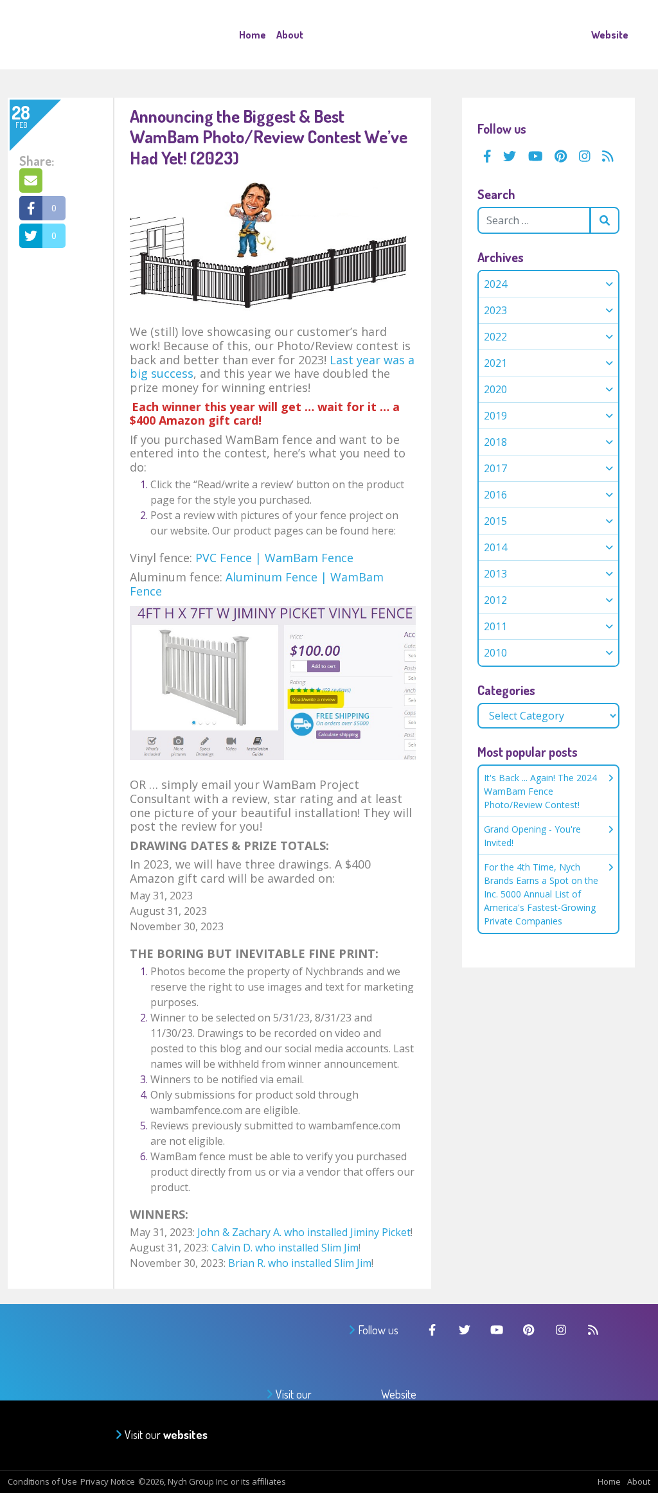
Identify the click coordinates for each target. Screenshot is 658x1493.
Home (252, 34)
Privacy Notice (107, 1481)
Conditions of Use (42, 1481)
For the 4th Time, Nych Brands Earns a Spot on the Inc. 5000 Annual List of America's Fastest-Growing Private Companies (541, 894)
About (289, 34)
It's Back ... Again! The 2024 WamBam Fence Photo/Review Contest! (540, 791)
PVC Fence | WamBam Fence (274, 557)
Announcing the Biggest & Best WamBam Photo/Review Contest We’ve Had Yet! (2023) (268, 136)
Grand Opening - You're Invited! (532, 836)
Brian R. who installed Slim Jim (299, 1263)
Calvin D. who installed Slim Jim (285, 1248)
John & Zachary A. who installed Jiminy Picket (304, 1232)
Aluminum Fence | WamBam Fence (257, 584)
